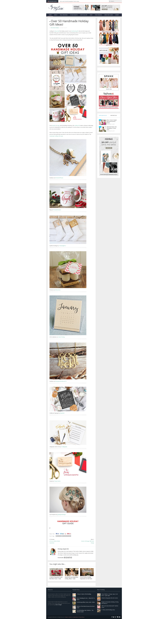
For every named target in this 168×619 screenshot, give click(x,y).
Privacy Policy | (81, 617)
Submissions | (76, 617)
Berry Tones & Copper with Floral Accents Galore (112, 121)
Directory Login (108, 14)
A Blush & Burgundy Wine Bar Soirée (109, 598)
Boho (100, 126)
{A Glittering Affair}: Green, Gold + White (86, 602)
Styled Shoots (74, 14)
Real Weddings (64, 14)
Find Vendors (98, 14)
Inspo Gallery (83, 14)
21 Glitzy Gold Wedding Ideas (108, 609)
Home (50, 14)
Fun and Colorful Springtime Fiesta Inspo (70, 1)
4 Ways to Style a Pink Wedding (84, 594)
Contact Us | (70, 617)
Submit (117, 14)
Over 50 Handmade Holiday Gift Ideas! (69, 22)
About (55, 14)
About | (66, 617)
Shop (91, 14)
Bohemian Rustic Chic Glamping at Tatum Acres (112, 128)
